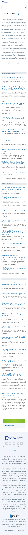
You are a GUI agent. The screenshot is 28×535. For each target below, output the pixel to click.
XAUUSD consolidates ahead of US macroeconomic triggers (12, 244)
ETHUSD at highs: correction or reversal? (11, 197)
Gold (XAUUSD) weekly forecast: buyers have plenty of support (11, 374)
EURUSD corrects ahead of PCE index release (13, 150)
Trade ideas (5, 69)
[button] (6, 2)
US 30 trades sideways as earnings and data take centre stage (12, 130)
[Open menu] (25, 2)
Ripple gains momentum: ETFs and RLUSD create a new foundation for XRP (12, 118)
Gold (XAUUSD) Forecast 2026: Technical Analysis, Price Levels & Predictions (12, 232)
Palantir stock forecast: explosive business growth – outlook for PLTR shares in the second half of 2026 (13, 88)
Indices (21, 63)
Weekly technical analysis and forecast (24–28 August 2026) (14, 361)
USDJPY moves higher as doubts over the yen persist (13, 268)
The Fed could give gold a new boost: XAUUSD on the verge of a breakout (13, 162)
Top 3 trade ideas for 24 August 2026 (13, 294)
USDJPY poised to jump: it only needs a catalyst (13, 350)
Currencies (5, 63)
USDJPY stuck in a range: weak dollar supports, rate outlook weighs (13, 173)
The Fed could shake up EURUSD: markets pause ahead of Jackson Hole (14, 256)
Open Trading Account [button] (9, 421)
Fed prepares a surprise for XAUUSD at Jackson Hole (13, 337)
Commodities (13, 63)
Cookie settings (21, 446)
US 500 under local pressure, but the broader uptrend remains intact (13, 188)
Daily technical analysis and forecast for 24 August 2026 (13, 327)
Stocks (4, 66)
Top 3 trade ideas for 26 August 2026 (13, 77)
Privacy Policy (6, 446)
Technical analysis (13, 66)
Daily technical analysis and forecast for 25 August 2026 (13, 221)
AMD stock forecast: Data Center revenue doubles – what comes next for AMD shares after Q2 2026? (13, 103)
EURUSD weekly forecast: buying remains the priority (12, 394)
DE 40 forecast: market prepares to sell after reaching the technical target (13, 283)
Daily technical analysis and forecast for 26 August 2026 (13, 139)
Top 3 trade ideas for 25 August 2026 (13, 211)
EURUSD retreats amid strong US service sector (12, 314)
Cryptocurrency (14, 69)
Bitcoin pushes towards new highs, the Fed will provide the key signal (13, 303)
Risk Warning (13, 446)
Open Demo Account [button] (9, 425)
